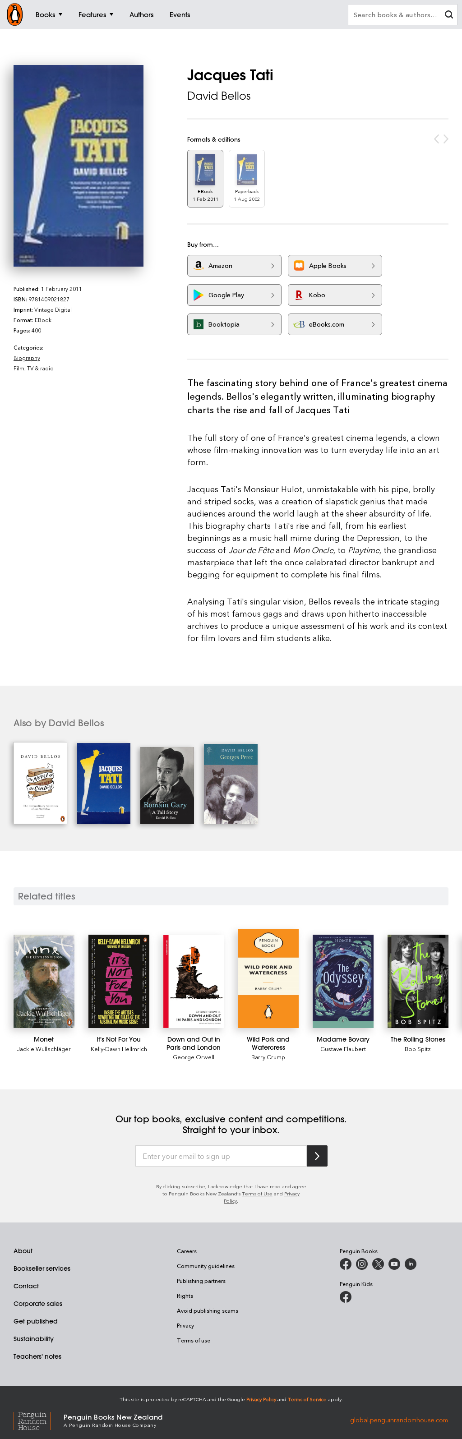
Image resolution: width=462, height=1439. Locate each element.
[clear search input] (449, 15)
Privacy (185, 1325)
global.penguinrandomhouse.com (399, 1420)
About (23, 1251)
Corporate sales (38, 1304)
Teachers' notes (37, 1356)
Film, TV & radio (34, 368)
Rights (185, 1295)
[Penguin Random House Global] (39, 1420)
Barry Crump (268, 1056)
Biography (27, 358)
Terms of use (193, 1340)
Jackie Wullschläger (44, 1048)
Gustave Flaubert (343, 1048)
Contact (26, 1286)
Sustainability (34, 1339)
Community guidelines (206, 1266)
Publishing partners (201, 1281)
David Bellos (218, 95)
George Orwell (193, 1056)
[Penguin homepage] (15, 14)
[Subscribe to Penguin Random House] (317, 1156)
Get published (36, 1321)
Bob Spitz (418, 1048)
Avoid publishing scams (207, 1310)
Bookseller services (42, 1268)
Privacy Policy (261, 1399)
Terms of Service (307, 1399)
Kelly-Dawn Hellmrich (119, 1048)
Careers (187, 1251)
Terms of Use (257, 1193)
